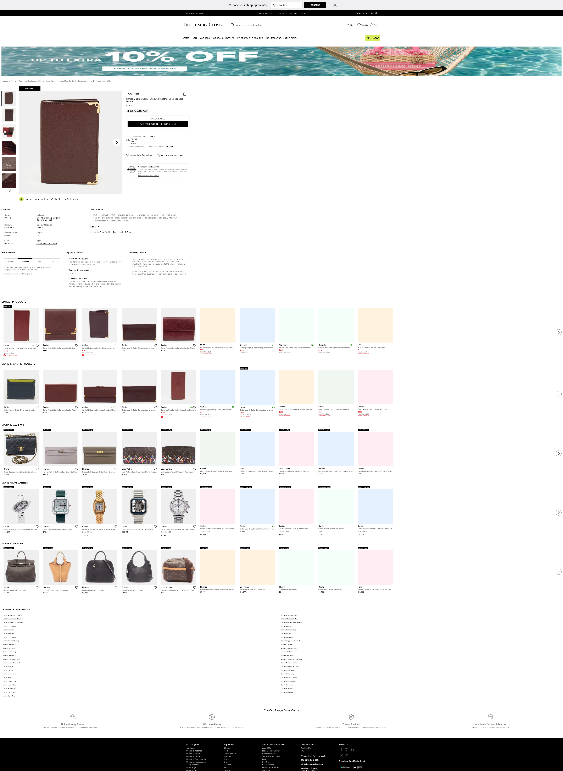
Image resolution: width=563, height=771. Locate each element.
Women (186, 38)
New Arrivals (243, 38)
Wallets (41, 81)
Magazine (276, 38)
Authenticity (290, 38)
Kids (267, 38)
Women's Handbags (27, 81)
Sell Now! (373, 38)
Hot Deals (217, 38)
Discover (5, 81)
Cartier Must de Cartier (47, 244)
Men (195, 38)
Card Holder (51, 81)
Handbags (204, 38)
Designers (257, 38)
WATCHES (229, 38)
